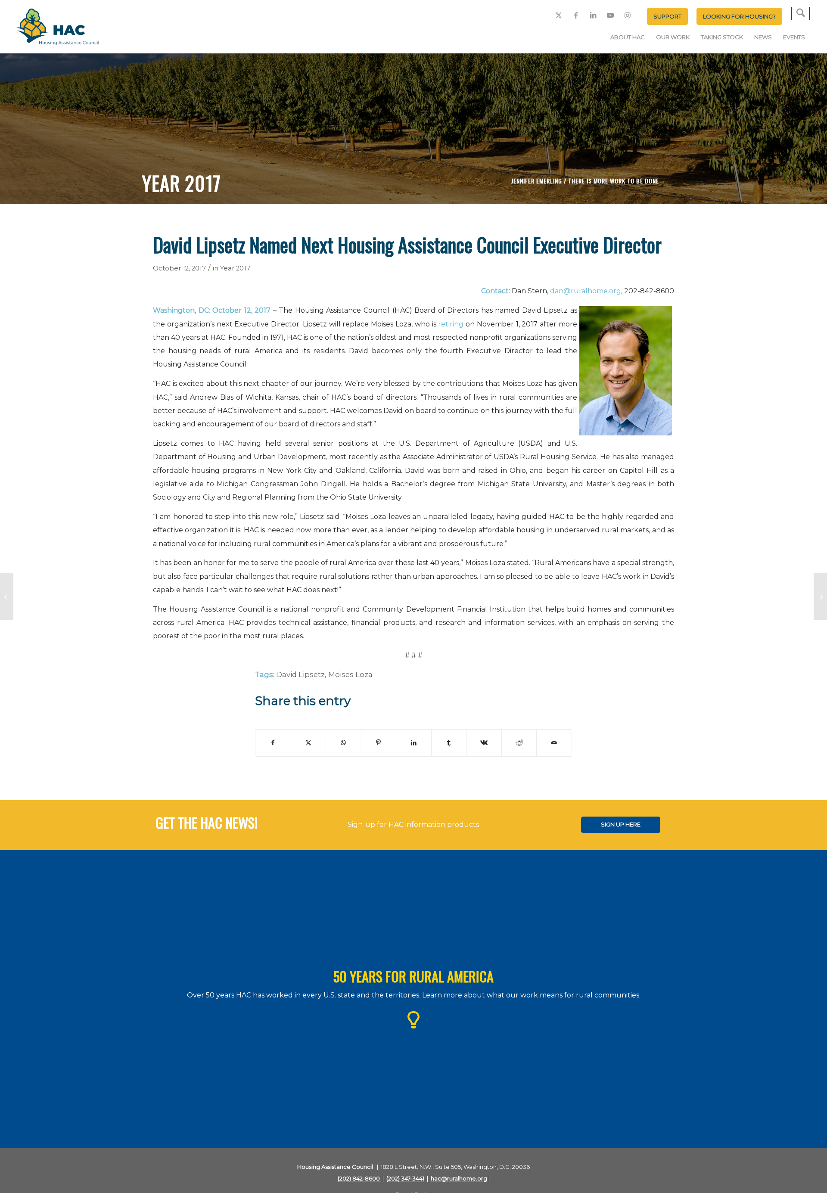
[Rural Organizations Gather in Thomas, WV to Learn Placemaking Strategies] (6, 596)
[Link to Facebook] (575, 15)
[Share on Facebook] (273, 743)
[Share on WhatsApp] (343, 743)
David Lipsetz (300, 674)
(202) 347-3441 (405, 1178)
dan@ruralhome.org (585, 291)
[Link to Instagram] (627, 15)
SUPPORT (667, 16)
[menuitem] (667, 16)
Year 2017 (235, 268)
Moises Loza (350, 674)
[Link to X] (558, 15)
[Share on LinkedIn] (413, 743)
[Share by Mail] (554, 743)
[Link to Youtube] (610, 15)
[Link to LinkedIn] (593, 15)
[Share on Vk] (483, 743)
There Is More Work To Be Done (613, 180)
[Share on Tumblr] (449, 743)
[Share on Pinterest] (378, 743)
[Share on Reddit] (519, 743)
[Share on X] (308, 743)
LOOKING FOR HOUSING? (739, 16)
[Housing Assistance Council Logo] (57, 27)
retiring (450, 324)
